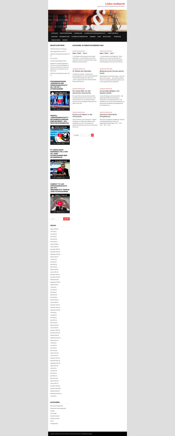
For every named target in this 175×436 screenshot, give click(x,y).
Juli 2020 (52, 396)
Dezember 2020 (54, 386)
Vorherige (76, 135)
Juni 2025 (52, 259)
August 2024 (53, 284)
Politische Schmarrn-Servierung (58, 49)
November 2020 (54, 388)
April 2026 (52, 239)
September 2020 (54, 393)
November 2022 (54, 333)
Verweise (92, 36)
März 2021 (53, 378)
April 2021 (52, 376)
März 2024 (53, 297)
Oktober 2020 (53, 391)
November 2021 (54, 360)
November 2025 (54, 252)
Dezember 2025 (54, 249)
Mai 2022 (52, 348)
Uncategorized (54, 423)
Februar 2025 (53, 269)
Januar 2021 (53, 383)
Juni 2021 (52, 370)
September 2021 (54, 363)
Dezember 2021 (54, 358)
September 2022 (54, 338)
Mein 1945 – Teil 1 (107, 53)
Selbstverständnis (66, 33)
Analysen (54, 36)
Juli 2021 (52, 368)
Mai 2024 (52, 292)
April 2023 (52, 320)
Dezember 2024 (54, 274)
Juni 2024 (52, 289)
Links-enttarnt (115, 4)
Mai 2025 (52, 262)
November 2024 (54, 277)
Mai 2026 (52, 236)
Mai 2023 (52, 317)
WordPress (85, 433)
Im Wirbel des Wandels (82, 71)
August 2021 (53, 365)
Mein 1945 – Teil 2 (80, 53)
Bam (91, 433)
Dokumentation (64, 36)
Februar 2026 (53, 244)
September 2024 (54, 282)
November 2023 (54, 307)
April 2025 (52, 264)
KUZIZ (99, 36)
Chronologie (78, 33)
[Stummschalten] (66, 109)
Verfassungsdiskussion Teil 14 (58, 51)
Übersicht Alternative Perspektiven (108, 115)
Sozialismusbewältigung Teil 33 (58, 61)
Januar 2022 (53, 355)
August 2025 (53, 257)
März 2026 (53, 241)
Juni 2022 (52, 345)
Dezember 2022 (54, 330)
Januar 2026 (53, 246)
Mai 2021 (52, 373)
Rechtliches (107, 36)
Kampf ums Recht (113, 33)
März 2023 (53, 322)
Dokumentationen (55, 416)
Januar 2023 (53, 327)
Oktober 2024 (53, 279)
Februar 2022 (53, 353)
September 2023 (54, 310)
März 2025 (53, 267)
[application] (60, 101)
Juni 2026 (52, 234)
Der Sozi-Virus (53, 58)
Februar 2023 (53, 325)
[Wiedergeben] (52, 109)
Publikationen (55, 40)
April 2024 (52, 295)
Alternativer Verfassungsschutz (95, 33)
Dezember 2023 (54, 305)
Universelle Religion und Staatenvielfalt (109, 92)
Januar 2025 (53, 272)
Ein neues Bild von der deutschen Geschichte (82, 92)
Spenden (65, 40)
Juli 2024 (52, 287)
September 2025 (54, 254)
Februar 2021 (53, 381)
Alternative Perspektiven (80, 36)
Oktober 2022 (53, 335)
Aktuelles (54, 33)
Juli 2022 (52, 343)
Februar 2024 (53, 300)
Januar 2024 (53, 302)
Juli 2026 (52, 231)
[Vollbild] (68, 109)
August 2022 (53, 340)
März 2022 (53, 350)
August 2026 (53, 229)
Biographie (117, 36)
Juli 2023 (52, 312)
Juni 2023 (52, 315)
